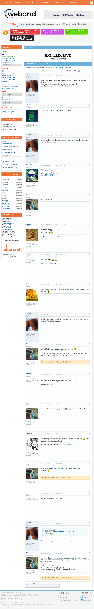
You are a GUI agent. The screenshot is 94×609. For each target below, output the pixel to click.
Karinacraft (6, 208)
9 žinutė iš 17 (61, 314)
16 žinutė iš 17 (61, 523)
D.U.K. (62, 596)
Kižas (4, 185)
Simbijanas (6, 206)
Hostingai (5, 81)
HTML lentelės (7, 149)
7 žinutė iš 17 (61, 254)
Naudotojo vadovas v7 (10, 86)
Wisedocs (5, 200)
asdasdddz (5, 201)
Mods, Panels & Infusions (62, 67)
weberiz (28, 194)
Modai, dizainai (7, 75)
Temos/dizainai (7, 99)
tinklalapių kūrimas (67, 444)
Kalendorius (6, 155)
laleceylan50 (6, 189)
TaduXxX (29, 224)
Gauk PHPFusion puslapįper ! (25, 31)
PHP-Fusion (12, 594)
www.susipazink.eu (48, 263)
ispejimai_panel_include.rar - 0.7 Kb (55, 468)
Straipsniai (65, 598)
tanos (15, 131)
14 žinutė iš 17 (61, 463)
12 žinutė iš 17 (61, 404)
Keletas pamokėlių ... (9, 167)
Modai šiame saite (8, 77)
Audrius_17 (6, 205)
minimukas (5, 190)
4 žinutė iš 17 (61, 165)
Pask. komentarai (8, 111)
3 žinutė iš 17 (61, 135)
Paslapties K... (7, 203)
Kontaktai (5, 62)
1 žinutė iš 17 (61, 75)
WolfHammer (6, 197)
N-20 (3, 192)
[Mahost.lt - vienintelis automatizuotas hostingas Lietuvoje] (68, 15)
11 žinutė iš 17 (61, 374)
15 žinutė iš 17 (61, 493)
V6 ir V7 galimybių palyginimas (8, 89)
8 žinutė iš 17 (61, 284)
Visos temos (73, 2)
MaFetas (29, 164)
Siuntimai (5, 72)
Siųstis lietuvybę (76, 31)
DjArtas (4, 195)
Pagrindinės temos (68, 600)
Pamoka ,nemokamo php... (11, 146)
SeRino (43, 71)
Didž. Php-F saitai (8, 60)
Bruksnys (5, 187)
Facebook (87, 596)
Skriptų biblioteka (8, 73)
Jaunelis (29, 433)
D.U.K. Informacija (8, 79)
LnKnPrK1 (5, 179)
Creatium (15, 598)
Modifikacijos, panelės (10, 98)
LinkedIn (87, 600)
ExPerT (28, 105)
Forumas (5, 53)
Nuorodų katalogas (9, 58)
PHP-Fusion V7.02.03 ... (10, 164)
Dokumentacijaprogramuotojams (22, 38)
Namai (4, 51)
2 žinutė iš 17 (61, 105)
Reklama (5, 105)
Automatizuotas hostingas (58, 50)
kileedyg (5, 182)
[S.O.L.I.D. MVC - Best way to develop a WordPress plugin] (58, 59)
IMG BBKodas (7, 143)
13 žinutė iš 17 (61, 433)
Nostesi (4, 198)
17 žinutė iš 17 (61, 553)
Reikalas (5, 184)
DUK (3, 70)
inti (3, 181)
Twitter (86, 598)
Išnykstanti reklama (9, 152)
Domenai (5, 83)
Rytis (4, 193)
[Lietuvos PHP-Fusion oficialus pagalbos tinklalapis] (20, 18)
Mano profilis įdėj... (9, 161)
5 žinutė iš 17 (61, 195)
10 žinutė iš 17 (61, 344)
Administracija (7, 113)
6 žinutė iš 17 (61, 225)
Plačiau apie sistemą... (57, 26)
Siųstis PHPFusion (52, 31)
